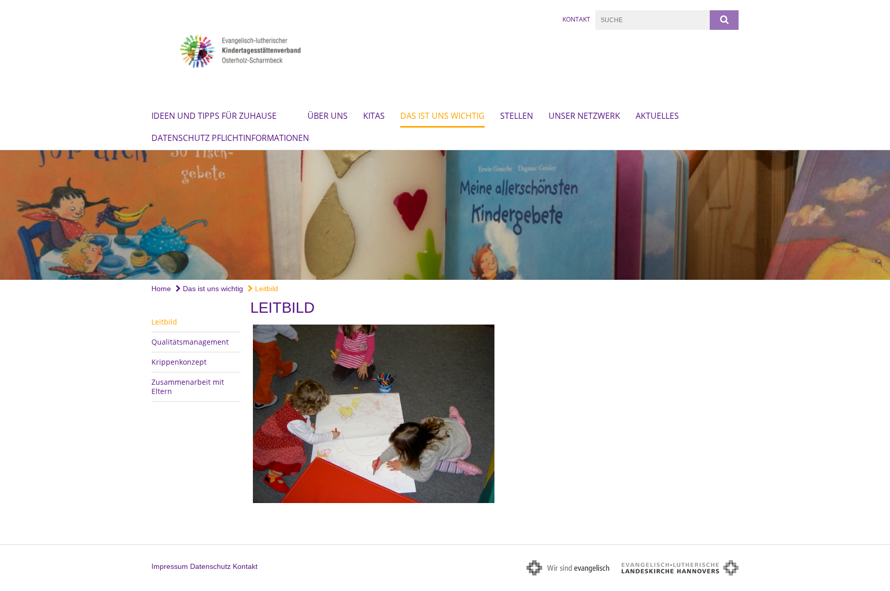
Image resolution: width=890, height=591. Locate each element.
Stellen (516, 115)
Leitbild (265, 288)
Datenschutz (210, 566)
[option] (445, 215)
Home (161, 288)
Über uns (327, 115)
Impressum (169, 566)
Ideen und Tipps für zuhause (214, 115)
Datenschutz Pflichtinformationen (230, 138)
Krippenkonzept (179, 362)
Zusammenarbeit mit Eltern (187, 386)
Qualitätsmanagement (190, 342)
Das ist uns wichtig (442, 115)
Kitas (374, 115)
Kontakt (576, 19)
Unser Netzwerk (584, 115)
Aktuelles (657, 115)
